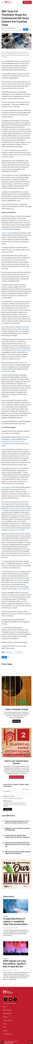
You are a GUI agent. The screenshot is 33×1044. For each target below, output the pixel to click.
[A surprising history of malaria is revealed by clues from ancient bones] (15, 906)
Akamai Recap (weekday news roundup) (14, 803)
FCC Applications (7, 1034)
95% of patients (19, 580)
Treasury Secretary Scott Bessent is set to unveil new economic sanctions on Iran (17, 822)
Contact (5, 1017)
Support (5, 1030)
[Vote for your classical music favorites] (16, 742)
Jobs (4, 1027)
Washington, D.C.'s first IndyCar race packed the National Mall (17, 829)
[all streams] (31, 1042)
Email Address (7, 791)
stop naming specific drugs (22, 350)
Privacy (5, 1023)
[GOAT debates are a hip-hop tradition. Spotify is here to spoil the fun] (15, 948)
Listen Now (16, 721)
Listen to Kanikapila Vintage (16, 709)
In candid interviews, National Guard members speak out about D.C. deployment (17, 836)
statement (7, 487)
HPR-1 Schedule (7, 1010)
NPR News (9, 652)
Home (4, 1006)
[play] (2, 1042)
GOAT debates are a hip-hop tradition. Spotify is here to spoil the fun (15, 963)
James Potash (6, 233)
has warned (21, 136)
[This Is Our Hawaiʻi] (16, 874)
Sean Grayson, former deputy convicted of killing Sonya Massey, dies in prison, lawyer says (17, 844)
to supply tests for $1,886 (16, 530)
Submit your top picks (16, 777)
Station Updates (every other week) (13, 798)
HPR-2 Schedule (7, 1013)
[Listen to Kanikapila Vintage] (16, 691)
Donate (28, 2)
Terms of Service (7, 1020)
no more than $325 (23, 589)
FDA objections (24, 327)
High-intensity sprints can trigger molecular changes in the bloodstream (17, 852)
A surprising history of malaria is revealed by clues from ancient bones (15, 921)
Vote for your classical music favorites (16, 762)
